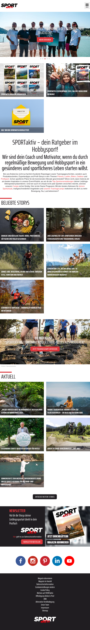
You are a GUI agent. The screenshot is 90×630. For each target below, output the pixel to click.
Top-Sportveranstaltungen (63, 181)
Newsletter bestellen (31, 542)
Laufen (67, 176)
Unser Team (45, 605)
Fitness (60, 176)
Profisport (5, 179)
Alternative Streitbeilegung (45, 602)
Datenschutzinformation (45, 584)
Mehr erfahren (45, 40)
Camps (16, 186)
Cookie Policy (45, 590)
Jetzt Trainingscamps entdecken (45, 349)
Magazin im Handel (45, 581)
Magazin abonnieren (45, 578)
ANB (45, 599)
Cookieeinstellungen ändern (45, 587)
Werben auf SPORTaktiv (45, 593)
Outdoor (80, 176)
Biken (73, 176)
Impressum (45, 607)
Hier (14, 537)
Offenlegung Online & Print (45, 596)
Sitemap (45, 610)
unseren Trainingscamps (54, 189)
